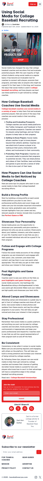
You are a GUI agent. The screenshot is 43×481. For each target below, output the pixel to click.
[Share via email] (24, 408)
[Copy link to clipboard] (31, 408)
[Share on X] (18, 408)
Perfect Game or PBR (14, 215)
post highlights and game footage (16, 280)
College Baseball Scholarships (24, 378)
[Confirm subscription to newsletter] (38, 452)
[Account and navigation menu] (40, 4)
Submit (21, 398)
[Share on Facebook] (11, 408)
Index (5, 30)
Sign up (33, 4)
